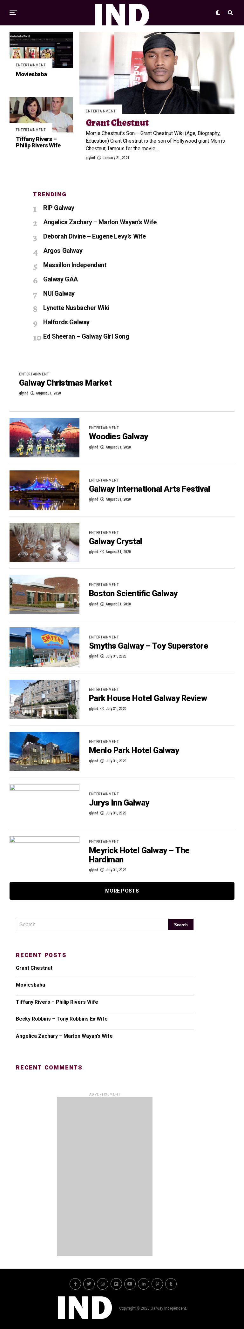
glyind (90, 158)
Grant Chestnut (34, 968)
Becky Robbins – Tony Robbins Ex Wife (62, 1019)
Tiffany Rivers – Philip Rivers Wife (57, 1002)
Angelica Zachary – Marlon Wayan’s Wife (64, 1036)
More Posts (122, 891)
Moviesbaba (30, 985)
